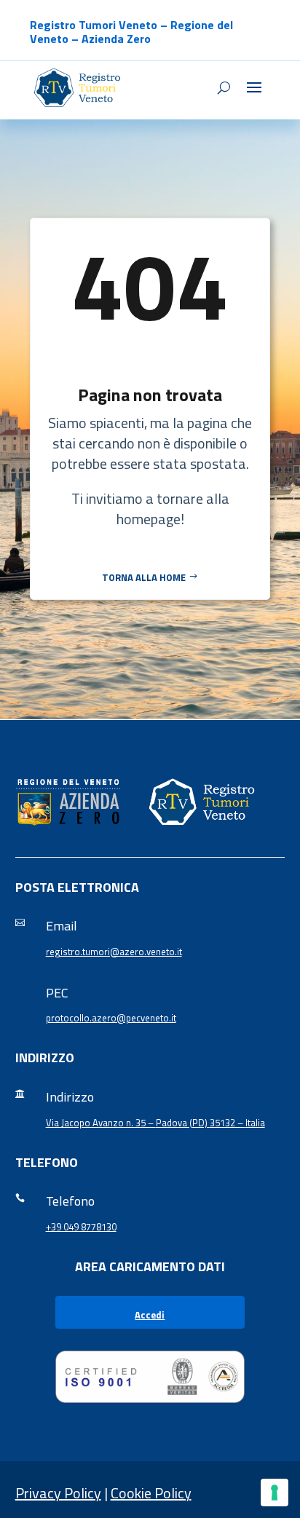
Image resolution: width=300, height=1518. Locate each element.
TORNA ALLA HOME (144, 577)
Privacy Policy (58, 1493)
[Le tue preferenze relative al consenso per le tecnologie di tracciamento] (274, 1492)
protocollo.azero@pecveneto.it (111, 1018)
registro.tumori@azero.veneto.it (114, 951)
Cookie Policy (151, 1493)
